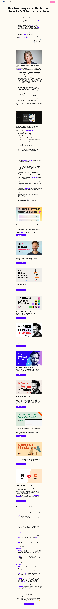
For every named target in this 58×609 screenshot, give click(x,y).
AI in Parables (21, 463)
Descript (19, 556)
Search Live (25, 192)
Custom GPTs (21, 262)
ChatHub (31, 33)
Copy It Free (21, 436)
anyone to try (36, 168)
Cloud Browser (27, 188)
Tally (19, 515)
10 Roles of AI (21, 317)
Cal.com (19, 517)
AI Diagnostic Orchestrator (27, 171)
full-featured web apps (28, 130)
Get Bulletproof (21, 235)
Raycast (31, 25)
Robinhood (20, 578)
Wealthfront (20, 586)
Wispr (39, 20)
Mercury (19, 583)
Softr (19, 566)
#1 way (25, 573)
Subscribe (52, 1)
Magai (25, 34)
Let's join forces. (29, 603)
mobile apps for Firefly (28, 199)
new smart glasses (34, 177)
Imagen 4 (34, 179)
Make (19, 545)
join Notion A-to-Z (37, 228)
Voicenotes (28, 22)
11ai (24, 164)
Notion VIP (29, 535)
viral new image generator (27, 160)
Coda (19, 537)
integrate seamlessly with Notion (24, 567)
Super (19, 569)
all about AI (20, 69)
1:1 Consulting (46, 1)
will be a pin (21, 184)
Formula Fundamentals (21, 346)
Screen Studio (20, 550)
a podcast (26, 174)
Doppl (35, 181)
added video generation (36, 196)
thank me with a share (23, 37)
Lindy (19, 542)
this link (23, 581)
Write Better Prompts (21, 374)
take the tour (28, 228)
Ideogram (20, 553)
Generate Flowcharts (20, 290)
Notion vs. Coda (21, 500)
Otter (19, 528)
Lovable (19, 573)
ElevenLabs (20, 559)
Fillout (19, 511)
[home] (8, 2)
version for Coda (22, 232)
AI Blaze (38, 27)
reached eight (29, 187)
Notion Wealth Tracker (25, 341)
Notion (19, 534)
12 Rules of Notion (21, 406)
